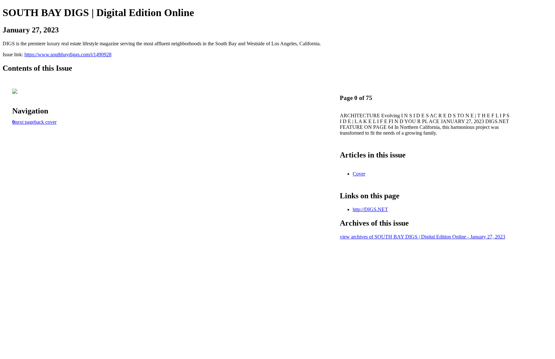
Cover (359, 173)
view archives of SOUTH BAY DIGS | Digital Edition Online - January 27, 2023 (422, 236)
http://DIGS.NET (370, 209)
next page (24, 122)
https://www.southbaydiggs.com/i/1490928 (67, 54)
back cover (45, 122)
